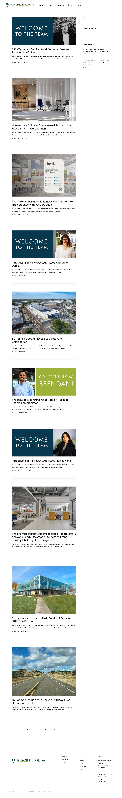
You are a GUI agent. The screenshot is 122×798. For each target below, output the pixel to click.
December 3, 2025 (36, 550)
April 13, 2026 (23, 214)
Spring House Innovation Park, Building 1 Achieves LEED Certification (42, 620)
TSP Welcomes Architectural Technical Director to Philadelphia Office (42, 51)
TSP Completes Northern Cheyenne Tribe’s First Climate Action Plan (41, 701)
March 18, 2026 (23, 275)
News (14, 62)
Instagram (65, 759)
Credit (82, 763)
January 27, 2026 (24, 470)
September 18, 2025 (25, 631)
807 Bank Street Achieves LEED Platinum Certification (37, 340)
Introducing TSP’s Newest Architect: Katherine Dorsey (40, 264)
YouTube (65, 762)
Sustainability (22, 550)
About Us (83, 766)
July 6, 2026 (22, 62)
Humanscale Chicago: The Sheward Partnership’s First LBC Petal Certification (41, 127)
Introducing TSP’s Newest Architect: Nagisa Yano (41, 460)
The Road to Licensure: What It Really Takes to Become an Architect (40, 401)
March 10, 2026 (24, 351)
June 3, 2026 (22, 138)
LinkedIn (64, 757)
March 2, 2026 (23, 412)
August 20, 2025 (24, 713)
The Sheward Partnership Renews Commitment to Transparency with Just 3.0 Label (42, 203)
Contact (82, 769)
